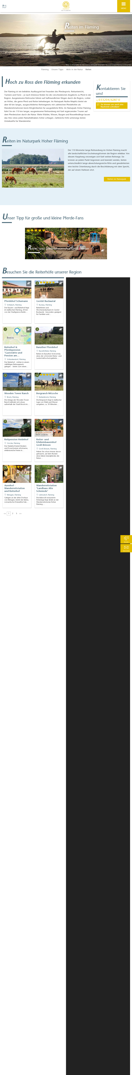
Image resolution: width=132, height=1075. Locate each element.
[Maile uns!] (111, 106)
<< (5, 514)
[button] (126, 548)
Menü (123, 9)
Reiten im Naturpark (117, 179)
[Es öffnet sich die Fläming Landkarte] (4, 6)
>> (20, 514)
